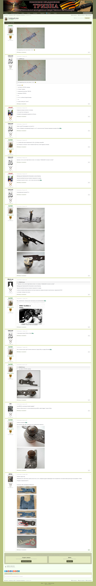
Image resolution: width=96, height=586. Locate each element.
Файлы (23, 13)
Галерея (28, 13)
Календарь (35, 13)
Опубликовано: (22, 25)
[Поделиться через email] (17, 571)
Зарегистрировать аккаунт (26, 561)
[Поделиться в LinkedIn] (19, 571)
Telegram (49, 13)
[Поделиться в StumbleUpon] (15, 571)
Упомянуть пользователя (22, 52)
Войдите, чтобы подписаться (79, 17)
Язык (42, 583)
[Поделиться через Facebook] (7, 571)
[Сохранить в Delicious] (12, 571)
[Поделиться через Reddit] (13, 571)
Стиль (45, 583)
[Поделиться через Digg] (10, 571)
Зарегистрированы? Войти (77, 1)
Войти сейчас (70, 561)
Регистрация (88, 1)
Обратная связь (51, 583)
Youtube (55, 13)
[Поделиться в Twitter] (5, 571)
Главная (6, 13)
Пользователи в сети (14, 13)
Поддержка (42, 13)
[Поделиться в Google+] (8, 571)
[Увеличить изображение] (22, 85)
